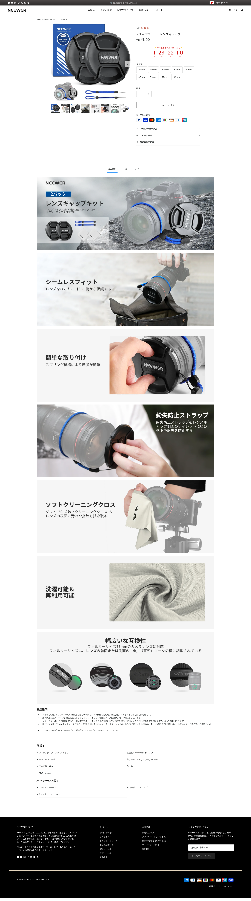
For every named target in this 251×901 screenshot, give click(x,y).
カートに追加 (168, 105)
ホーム (39, 20)
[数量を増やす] (149, 94)
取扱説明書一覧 (106, 845)
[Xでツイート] (142, 28)
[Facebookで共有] (145, 28)
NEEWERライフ (125, 10)
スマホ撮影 (106, 10)
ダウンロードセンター (109, 840)
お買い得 (143, 10)
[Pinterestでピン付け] (148, 28)
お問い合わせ (106, 832)
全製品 (91, 10)
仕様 (125, 169)
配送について (106, 849)
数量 (138, 88)
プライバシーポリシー (152, 845)
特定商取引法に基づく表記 (154, 840)
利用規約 (146, 849)
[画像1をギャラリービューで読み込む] (91, 62)
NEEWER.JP (27, 879)
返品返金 (104, 857)
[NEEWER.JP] (17, 10)
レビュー (139, 169)
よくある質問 (106, 836)
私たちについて (149, 832)
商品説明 (112, 169)
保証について (106, 853)
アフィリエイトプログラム (154, 836)
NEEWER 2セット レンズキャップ (55, 20)
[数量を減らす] (138, 94)
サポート (158, 10)
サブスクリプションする (202, 855)
